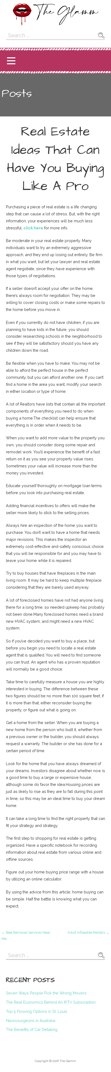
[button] (11, 61)
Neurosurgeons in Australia (30, 1020)
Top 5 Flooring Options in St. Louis (36, 1011)
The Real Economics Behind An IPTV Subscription (51, 1002)
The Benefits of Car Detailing (31, 1029)
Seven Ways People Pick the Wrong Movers (46, 993)
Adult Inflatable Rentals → (88, 932)
